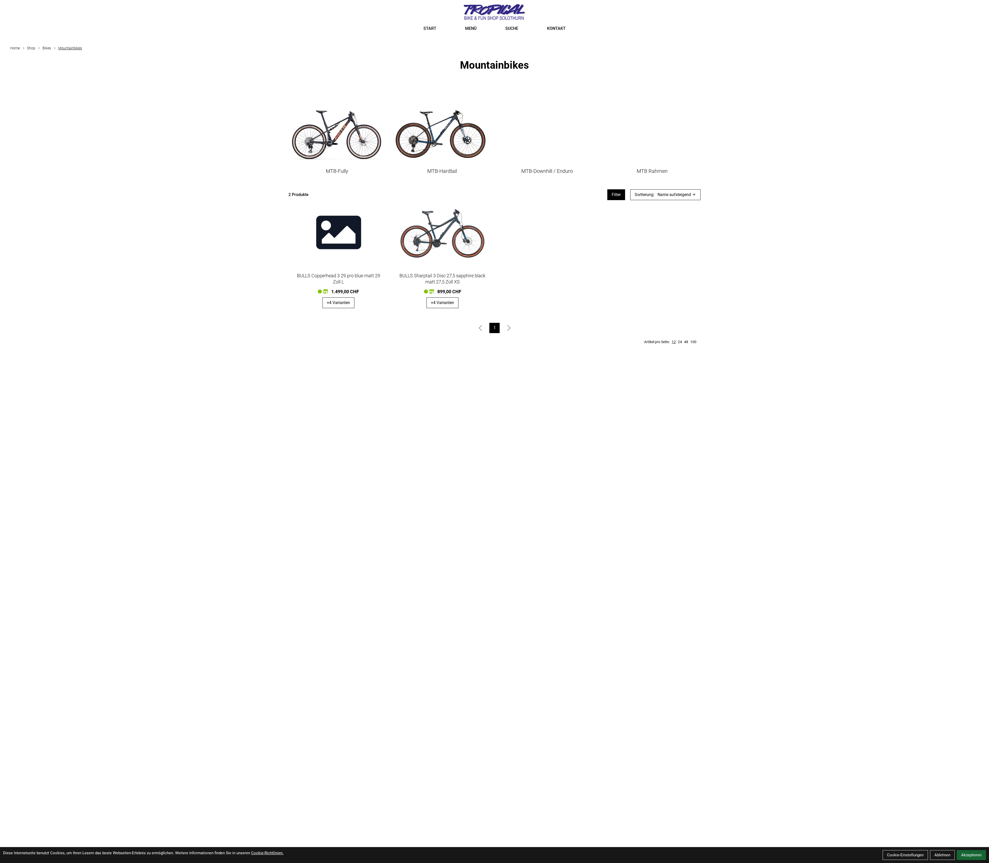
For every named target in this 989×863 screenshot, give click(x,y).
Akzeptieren (971, 855)
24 (680, 342)
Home (15, 48)
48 (686, 342)
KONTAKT (556, 28)
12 (674, 342)
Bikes (46, 48)
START (429, 28)
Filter (616, 194)
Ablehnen (942, 855)
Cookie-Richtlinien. (267, 853)
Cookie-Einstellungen (905, 855)
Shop (31, 48)
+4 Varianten (338, 302)
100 (693, 342)
